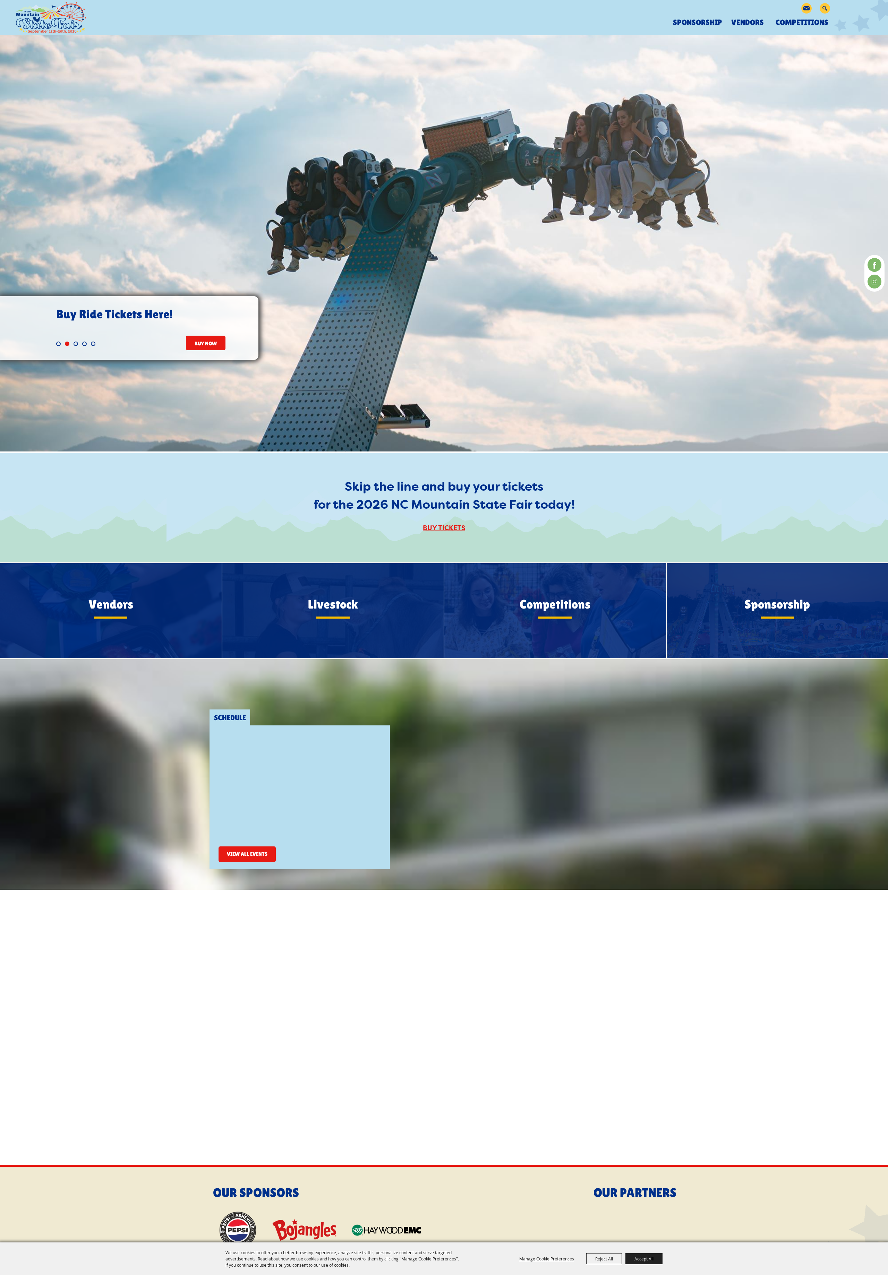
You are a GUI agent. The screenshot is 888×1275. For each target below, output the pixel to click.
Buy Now (206, 343)
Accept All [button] (644, 1258)
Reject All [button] (604, 1258)
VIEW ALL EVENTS (247, 854)
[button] (58, 344)
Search (825, 8)
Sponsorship (697, 22)
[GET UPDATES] (806, 8)
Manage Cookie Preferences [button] (546, 1258)
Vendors (749, 22)
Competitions (803, 22)
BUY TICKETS (444, 528)
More (111, 618)
